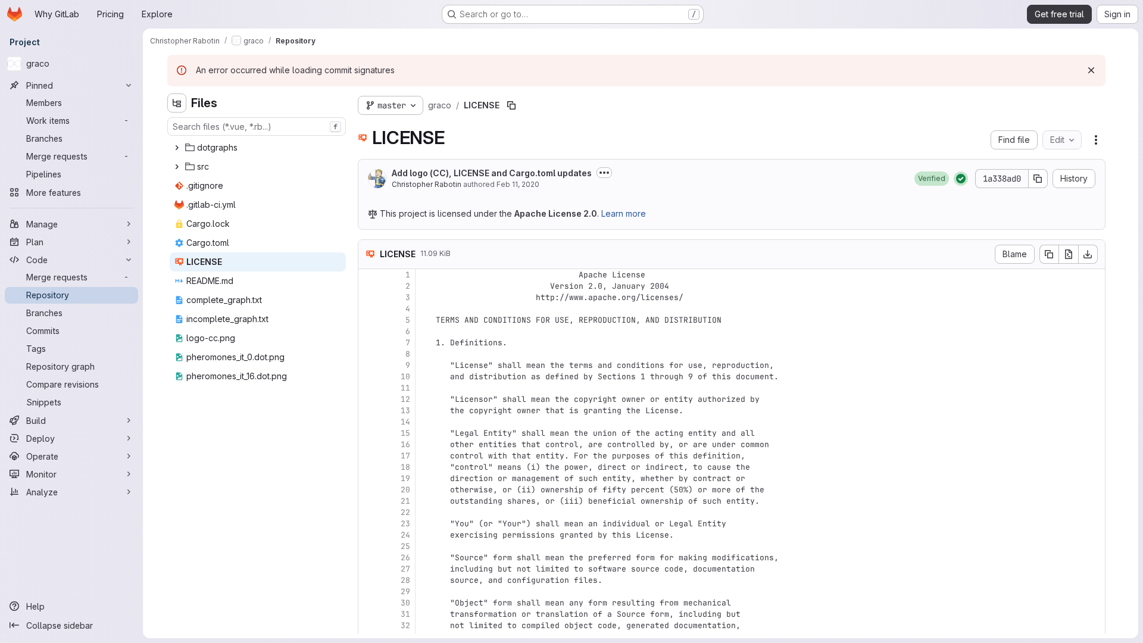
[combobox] (256, 126)
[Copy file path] (511, 105)
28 (405, 580)
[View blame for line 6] (368, 331)
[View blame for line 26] (368, 557)
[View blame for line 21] (368, 501)
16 (405, 444)
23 (405, 524)
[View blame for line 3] (368, 297)
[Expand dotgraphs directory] (177, 148)
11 (405, 388)
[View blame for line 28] (368, 580)
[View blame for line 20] (368, 489)
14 (405, 422)
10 (405, 377)
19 (405, 478)
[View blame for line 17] (368, 455)
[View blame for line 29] (368, 591)
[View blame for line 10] (368, 376)
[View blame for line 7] (368, 342)
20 (405, 490)
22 (405, 512)
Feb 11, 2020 (517, 184)
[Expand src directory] (177, 167)
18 (405, 467)
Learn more (623, 213)
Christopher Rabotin (426, 184)
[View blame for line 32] (368, 625)
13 (405, 410)
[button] (931, 178)
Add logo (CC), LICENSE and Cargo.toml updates (492, 173)
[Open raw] (1068, 254)
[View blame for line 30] (368, 602)
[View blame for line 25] (368, 546)
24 (405, 535)
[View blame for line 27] (368, 569)
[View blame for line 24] (368, 535)
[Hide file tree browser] (176, 103)
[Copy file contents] (1048, 254)
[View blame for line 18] (368, 467)
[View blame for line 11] (368, 388)
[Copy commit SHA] (1038, 178)
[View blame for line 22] (368, 512)
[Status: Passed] (961, 178)
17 (405, 456)
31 (405, 614)
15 (405, 433)
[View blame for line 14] (368, 421)
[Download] (1088, 254)
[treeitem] (258, 147)
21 (405, 501)
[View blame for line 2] (368, 286)
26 (405, 558)
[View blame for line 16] (368, 444)
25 (405, 546)
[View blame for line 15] (368, 433)
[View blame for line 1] (368, 274)
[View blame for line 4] (368, 308)
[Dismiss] (1091, 70)
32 (405, 625)
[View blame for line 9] (368, 365)
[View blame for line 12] (368, 399)
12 (405, 399)
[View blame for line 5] (368, 320)
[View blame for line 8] (368, 354)
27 (405, 569)
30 (405, 603)
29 (405, 591)
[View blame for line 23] (368, 523)
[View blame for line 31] (368, 614)
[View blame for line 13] (368, 410)
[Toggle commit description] (604, 172)
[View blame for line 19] (368, 478)
